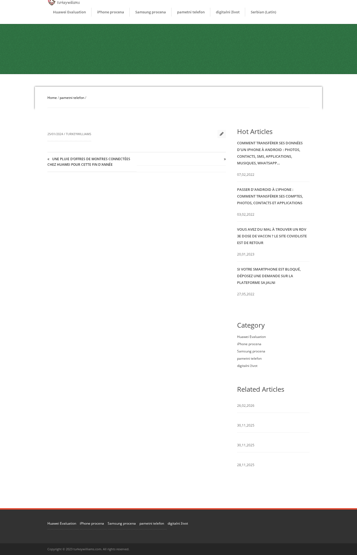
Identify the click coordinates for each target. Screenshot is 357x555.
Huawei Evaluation (69, 11)
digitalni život (228, 11)
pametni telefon (191, 11)
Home (52, 97)
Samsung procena (150, 11)
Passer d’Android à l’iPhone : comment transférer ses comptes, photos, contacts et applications (270, 196)
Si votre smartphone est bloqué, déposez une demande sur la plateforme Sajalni (269, 276)
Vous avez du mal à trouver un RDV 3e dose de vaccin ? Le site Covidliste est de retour (272, 236)
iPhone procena (110, 11)
